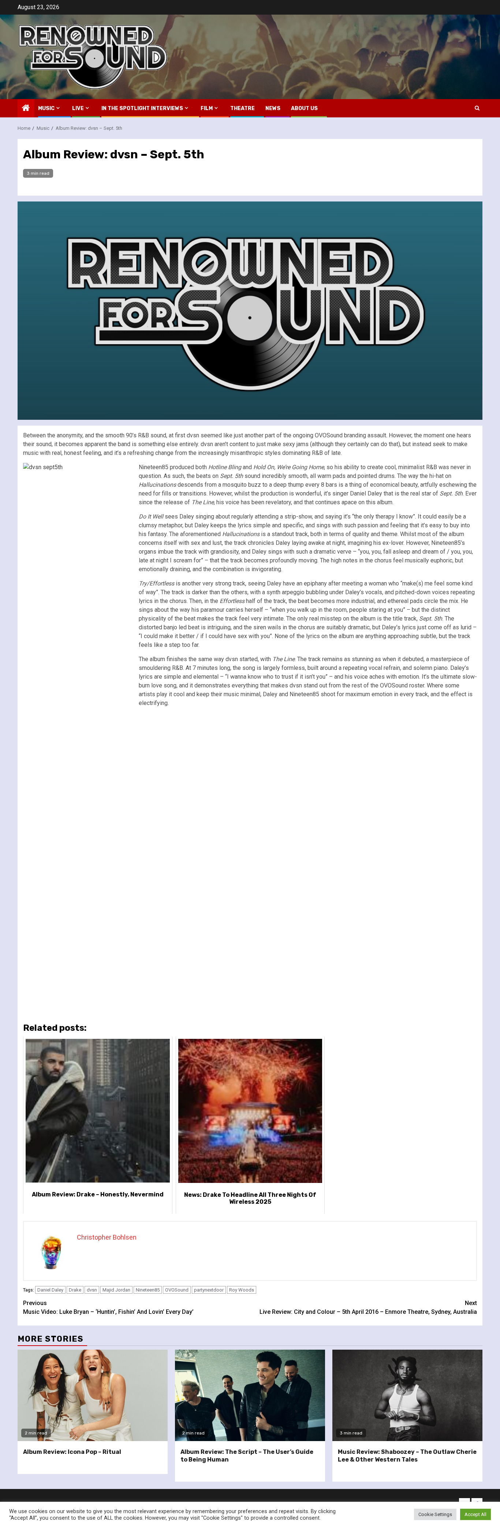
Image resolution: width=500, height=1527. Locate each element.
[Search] (477, 108)
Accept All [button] (475, 1514)
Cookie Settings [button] (435, 1514)
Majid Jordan (116, 1290)
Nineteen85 (148, 1290)
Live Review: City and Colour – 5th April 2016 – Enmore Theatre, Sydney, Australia (368, 1307)
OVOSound (177, 1290)
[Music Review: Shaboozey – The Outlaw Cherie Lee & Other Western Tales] (407, 1395)
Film (207, 108)
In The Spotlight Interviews (142, 108)
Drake (75, 1290)
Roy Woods (241, 1290)
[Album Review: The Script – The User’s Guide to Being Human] (250, 1395)
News (272, 108)
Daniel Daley (50, 1290)
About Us (304, 108)
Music (46, 108)
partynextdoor (209, 1290)
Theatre (242, 108)
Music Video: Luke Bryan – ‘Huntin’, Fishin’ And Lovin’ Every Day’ (108, 1307)
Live (78, 108)
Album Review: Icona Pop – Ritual (72, 1451)
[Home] (26, 108)
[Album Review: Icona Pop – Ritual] (93, 1395)
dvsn (92, 1290)
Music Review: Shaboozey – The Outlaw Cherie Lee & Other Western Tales (407, 1455)
